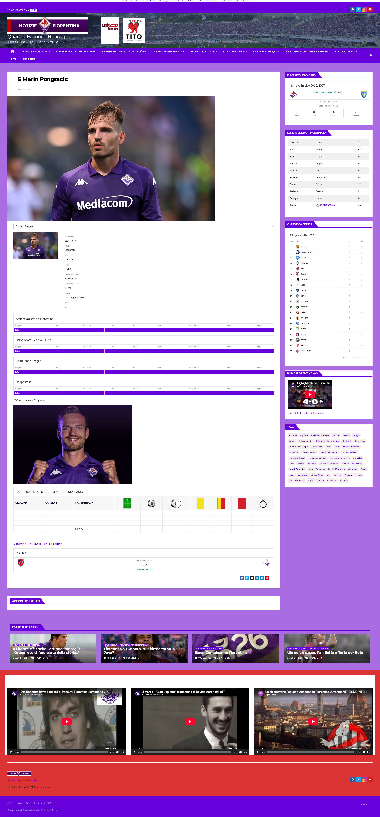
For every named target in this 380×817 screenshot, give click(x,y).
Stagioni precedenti (168, 51)
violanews (332, 480)
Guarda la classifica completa (355, 358)
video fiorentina (296, 480)
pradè (291, 475)
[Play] (11, 752)
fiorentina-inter (309, 452)
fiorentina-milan (349, 452)
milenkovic (357, 463)
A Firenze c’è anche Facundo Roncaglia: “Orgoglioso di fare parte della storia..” (47, 651)
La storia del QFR (265, 51)
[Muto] (117, 752)
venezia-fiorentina (353, 475)
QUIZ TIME (29, 59)
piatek (363, 469)
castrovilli (347, 441)
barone (335, 435)
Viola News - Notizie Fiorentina (27, 645)
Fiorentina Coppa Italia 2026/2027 (125, 51)
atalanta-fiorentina (320, 435)
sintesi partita (317, 475)
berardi (346, 435)
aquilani (304, 435)
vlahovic (344, 480)
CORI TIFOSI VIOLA (346, 51)
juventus (312, 463)
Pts (362, 242)
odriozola (352, 469)
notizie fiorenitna (316, 469)
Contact (364, 804)
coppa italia (316, 446)
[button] (371, 55)
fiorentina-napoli (297, 458)
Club (297, 242)
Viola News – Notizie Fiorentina (307, 51)
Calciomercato (111, 645)
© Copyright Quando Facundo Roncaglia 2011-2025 (29, 803)
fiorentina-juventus (329, 452)
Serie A (79, 528)
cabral (292, 441)
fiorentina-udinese (317, 458)
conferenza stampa (298, 446)
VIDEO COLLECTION (202, 51)
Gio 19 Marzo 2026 (144, 560)
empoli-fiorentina (351, 446)
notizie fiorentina (336, 469)
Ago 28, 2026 (296, 658)
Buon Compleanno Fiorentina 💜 (223, 652)
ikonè (291, 463)
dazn (337, 446)
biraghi (356, 435)
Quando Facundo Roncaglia (39, 36)
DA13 (13, 59)
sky (328, 475)
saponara (302, 475)
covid (328, 446)
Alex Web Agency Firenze (47, 810)
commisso (360, 441)
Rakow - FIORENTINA (144, 570)
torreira (337, 475)
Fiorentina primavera (340, 458)
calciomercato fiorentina (327, 441)
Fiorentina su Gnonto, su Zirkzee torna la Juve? (139, 651)
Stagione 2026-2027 (34, 51)
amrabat (293, 435)
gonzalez (357, 458)
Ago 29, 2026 (22, 658)
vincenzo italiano (316, 480)
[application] (66, 721)
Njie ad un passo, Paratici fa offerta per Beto (324, 652)
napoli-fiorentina (297, 469)
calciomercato (305, 441)
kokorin (345, 463)
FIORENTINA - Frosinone (324, 92)
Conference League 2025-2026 (76, 51)
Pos (291, 242)
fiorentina (293, 452)
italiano (300, 463)
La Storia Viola (234, 51)
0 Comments (41, 658)
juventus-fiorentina (329, 463)
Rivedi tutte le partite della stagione (306, 413)
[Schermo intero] (122, 752)
